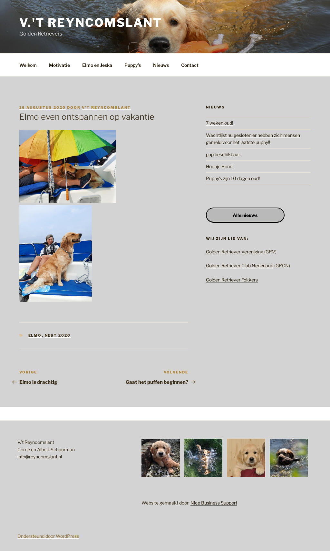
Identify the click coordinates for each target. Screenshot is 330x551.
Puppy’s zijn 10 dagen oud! (233, 178)
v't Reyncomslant (106, 107)
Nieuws (161, 65)
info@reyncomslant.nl (39, 456)
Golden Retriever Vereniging (234, 251)
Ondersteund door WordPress (48, 536)
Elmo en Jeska (97, 65)
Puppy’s (132, 65)
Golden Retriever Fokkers (232, 279)
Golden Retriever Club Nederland (239, 265)
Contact (190, 65)
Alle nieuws (245, 215)
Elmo (35, 335)
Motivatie (59, 65)
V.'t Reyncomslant (90, 22)
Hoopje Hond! (219, 166)
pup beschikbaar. (223, 154)
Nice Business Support (213, 502)
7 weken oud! (219, 123)
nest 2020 (58, 335)
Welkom (28, 65)
